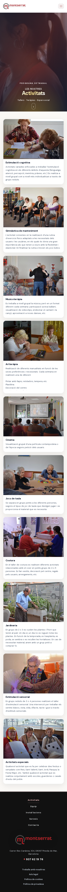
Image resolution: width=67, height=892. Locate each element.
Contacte (33, 825)
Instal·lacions (33, 812)
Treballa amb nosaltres (33, 869)
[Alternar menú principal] (61, 6)
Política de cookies (33, 879)
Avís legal (33, 874)
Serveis (33, 818)
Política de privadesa (33, 884)
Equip (33, 806)
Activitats (33, 800)
